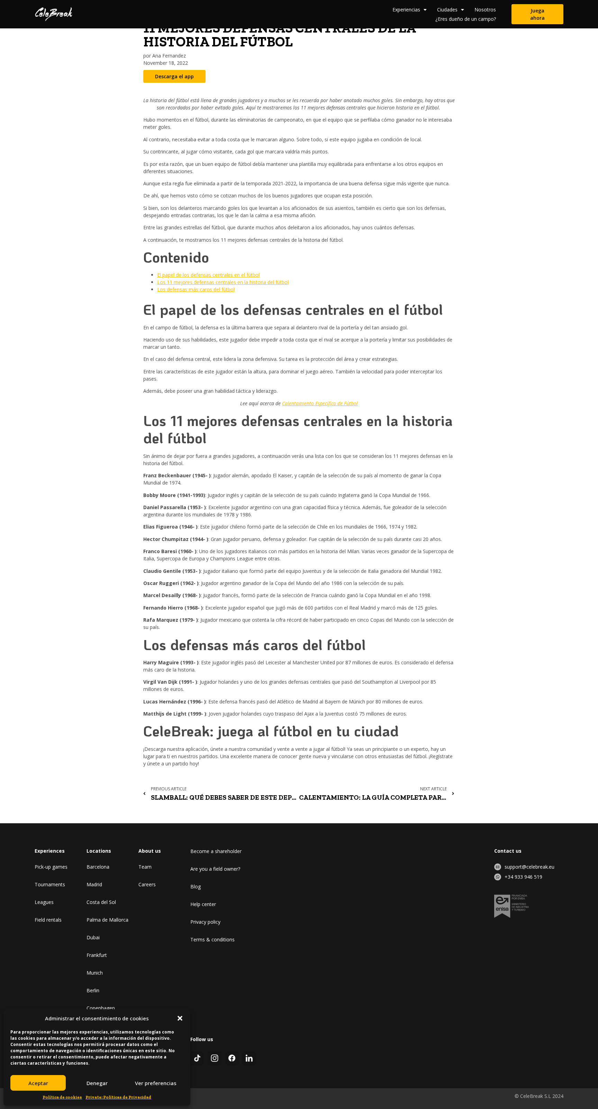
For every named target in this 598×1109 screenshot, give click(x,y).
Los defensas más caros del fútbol (196, 289)
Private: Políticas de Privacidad (118, 1097)
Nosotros (485, 9)
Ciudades (447, 9)
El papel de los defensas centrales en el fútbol (208, 275)
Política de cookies (62, 1097)
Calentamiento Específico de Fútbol (320, 403)
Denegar (97, 1083)
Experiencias (406, 9)
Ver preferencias (155, 1083)
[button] (179, 1018)
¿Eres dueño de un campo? (465, 19)
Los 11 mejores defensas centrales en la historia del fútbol (223, 282)
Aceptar (38, 1083)
